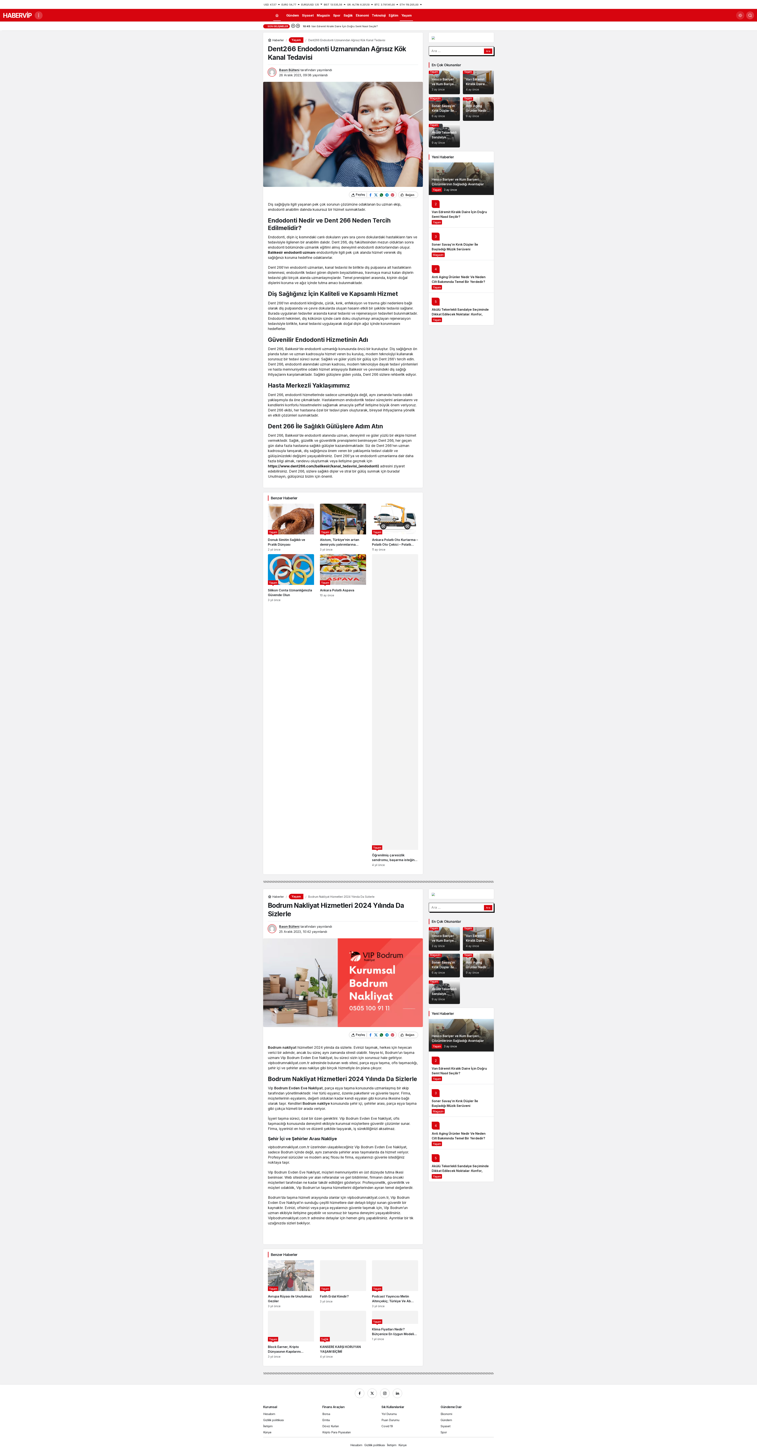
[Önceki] (293, 26)
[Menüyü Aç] (39, 15)
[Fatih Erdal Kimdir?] (343, 1284)
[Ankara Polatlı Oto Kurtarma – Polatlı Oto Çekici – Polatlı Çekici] (395, 527)
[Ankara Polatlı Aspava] (343, 710)
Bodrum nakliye (316, 1103)
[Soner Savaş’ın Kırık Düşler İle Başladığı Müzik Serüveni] (444, 109)
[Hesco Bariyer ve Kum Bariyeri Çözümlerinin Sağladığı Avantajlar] (444, 82)
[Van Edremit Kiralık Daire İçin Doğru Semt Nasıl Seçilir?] (478, 82)
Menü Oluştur (485, 4)
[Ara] (750, 15)
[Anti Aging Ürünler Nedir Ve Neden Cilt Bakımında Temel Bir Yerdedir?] (478, 109)
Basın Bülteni (289, 70)
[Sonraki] (298, 26)
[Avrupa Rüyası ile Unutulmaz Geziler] (291, 1284)
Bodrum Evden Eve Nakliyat (298, 1088)
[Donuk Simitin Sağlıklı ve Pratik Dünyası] (291, 527)
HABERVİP (17, 15)
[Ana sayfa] (277, 15)
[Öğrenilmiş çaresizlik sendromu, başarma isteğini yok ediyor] (395, 710)
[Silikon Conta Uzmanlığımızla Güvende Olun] (291, 710)
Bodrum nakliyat (282, 1047)
